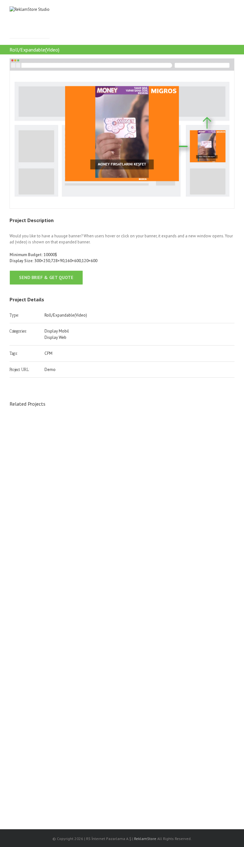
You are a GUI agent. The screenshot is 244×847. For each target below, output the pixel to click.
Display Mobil (56, 331)
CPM (48, 353)
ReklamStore (145, 838)
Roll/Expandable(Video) (65, 315)
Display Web (55, 337)
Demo (50, 369)
